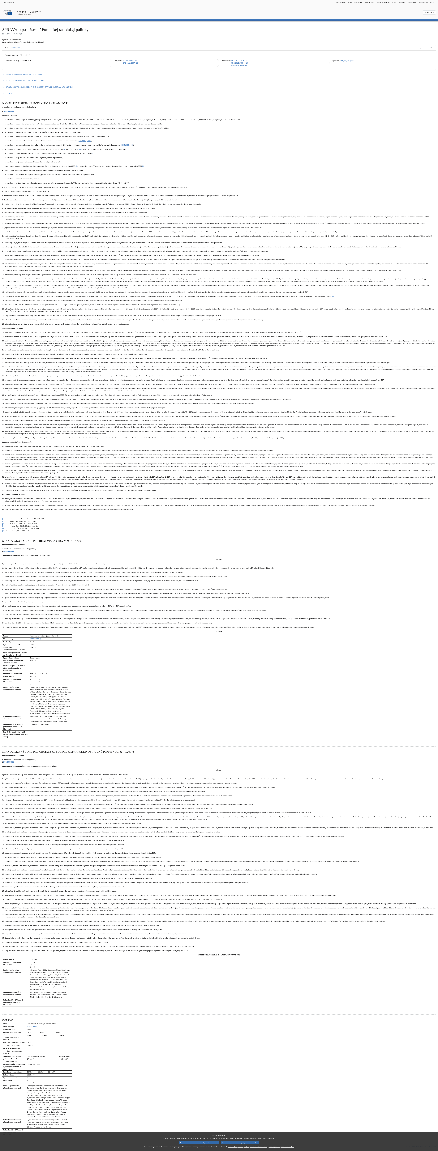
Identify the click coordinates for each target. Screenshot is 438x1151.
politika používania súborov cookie (255, 1147)
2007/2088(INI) (16, 48)
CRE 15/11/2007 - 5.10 (239, 63)
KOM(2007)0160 (127, 145)
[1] (64, 149)
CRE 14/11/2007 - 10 (130, 63)
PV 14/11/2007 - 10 (130, 60)
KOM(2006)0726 (85, 141)
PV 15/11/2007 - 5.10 (238, 60)
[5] (143, 166)
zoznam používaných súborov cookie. (281, 1147)
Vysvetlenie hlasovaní (239, 65)
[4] (76, 166)
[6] (333, 296)
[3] (92, 153)
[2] (80, 149)
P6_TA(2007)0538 (348, 60)
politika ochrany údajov (235, 1147)
